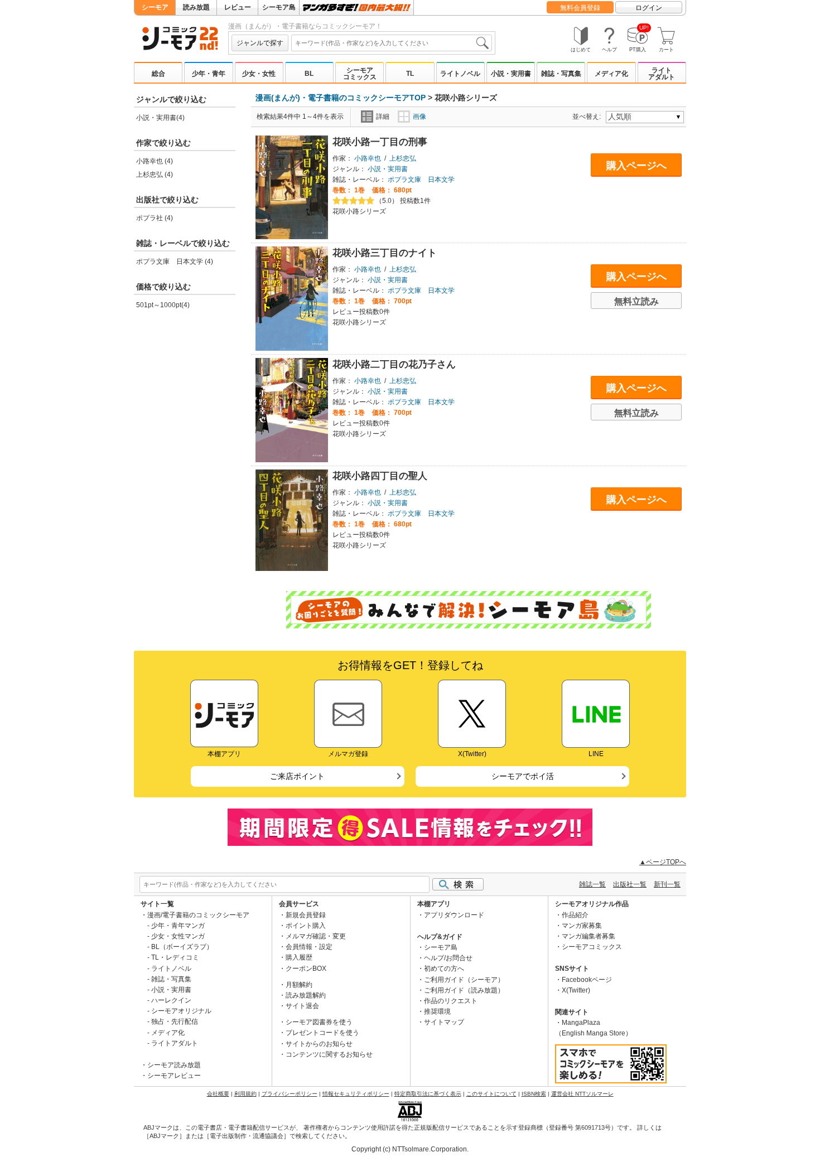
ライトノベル (460, 74)
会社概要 (218, 1094)
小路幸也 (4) (154, 161)
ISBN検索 (534, 1094)
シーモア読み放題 (174, 1065)
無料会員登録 (580, 8)
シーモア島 (279, 7)
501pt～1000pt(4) (163, 305)
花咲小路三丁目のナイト (384, 253)
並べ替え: (588, 116)
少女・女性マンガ (178, 936)
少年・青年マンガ (178, 926)
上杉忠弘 (402, 158)
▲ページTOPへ (662, 862)
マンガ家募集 (582, 926)
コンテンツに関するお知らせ (329, 1054)
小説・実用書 (511, 74)
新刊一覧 (667, 884)
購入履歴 (299, 957)
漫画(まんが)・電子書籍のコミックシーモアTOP (340, 97)
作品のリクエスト (450, 1001)
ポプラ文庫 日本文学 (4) (174, 261)
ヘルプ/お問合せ (448, 958)
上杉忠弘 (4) (154, 174)
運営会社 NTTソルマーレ (582, 1094)
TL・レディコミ (175, 957)
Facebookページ (587, 980)
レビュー (237, 7)
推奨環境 (437, 1011)
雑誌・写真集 (561, 74)
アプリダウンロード (454, 915)
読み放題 (196, 7)
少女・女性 (259, 74)
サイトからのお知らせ (319, 1044)
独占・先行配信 (174, 1021)
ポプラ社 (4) (154, 218)
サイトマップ (444, 1022)
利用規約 (245, 1094)
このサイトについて (491, 1094)
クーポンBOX (306, 968)
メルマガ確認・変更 (316, 936)
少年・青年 (208, 74)
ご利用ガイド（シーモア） (464, 980)
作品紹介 (575, 915)
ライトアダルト (661, 73)
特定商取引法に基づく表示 (427, 1094)
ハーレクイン (171, 1000)
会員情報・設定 (309, 947)
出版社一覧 (630, 884)
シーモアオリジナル (181, 1011)
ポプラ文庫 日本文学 (421, 179)
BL (309, 74)
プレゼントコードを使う (322, 1033)
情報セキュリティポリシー (355, 1094)
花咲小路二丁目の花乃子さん (394, 364)
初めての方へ (444, 968)
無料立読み (636, 301)
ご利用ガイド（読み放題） (464, 990)
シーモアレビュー (174, 1075)
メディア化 (611, 74)
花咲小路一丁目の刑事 (379, 142)
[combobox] (391, 43)
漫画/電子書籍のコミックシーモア (198, 915)
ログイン (648, 8)
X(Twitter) (576, 990)
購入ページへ (636, 165)
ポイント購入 (306, 926)
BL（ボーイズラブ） (182, 947)
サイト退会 (302, 1006)
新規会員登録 (306, 915)
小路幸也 (367, 158)
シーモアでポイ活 (522, 776)
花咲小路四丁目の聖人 (379, 476)
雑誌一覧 (592, 884)
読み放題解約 (306, 995)
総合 (158, 74)
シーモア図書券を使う (319, 1022)
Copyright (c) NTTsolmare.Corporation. (410, 1149)
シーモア (155, 7)
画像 (419, 116)
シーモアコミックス (360, 73)
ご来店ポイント (297, 776)
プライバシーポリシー (289, 1094)
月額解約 (299, 985)
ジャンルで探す (260, 43)
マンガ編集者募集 (588, 936)
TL (410, 74)
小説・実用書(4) (160, 118)
